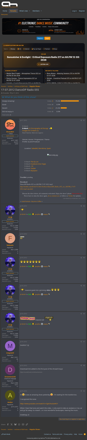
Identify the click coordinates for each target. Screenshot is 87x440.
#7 (84, 342)
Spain (49, 148)
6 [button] (50, 101)
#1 (84, 120)
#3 (84, 234)
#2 (84, 206)
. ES (28, 166)
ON (23, 214)
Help (75, 434)
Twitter (30, 168)
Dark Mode (6, 434)
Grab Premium (26, 201)
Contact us (47, 434)
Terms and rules (57, 434)
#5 (84, 286)
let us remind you (54, 196)
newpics (45, 214)
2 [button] (50, 108)
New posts (4, 14)
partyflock (38, 214)
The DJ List (31, 162)
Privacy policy (68, 434)
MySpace (30, 170)
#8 (84, 365)
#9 (84, 391)
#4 (84, 258)
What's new (23, 11)
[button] (29, 11)
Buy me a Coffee (36, 201)
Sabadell (35, 148)
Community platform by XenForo (43, 438)
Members (36, 11)
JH (20, 214)
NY (25, 214)
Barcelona (42, 148)
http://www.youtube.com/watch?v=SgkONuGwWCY (39, 404)
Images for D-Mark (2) (30, 130)
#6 (84, 314)
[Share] (81, 120)
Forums (13, 11)
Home (5, 11)
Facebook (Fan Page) (35, 164)
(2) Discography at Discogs (38, 128)
